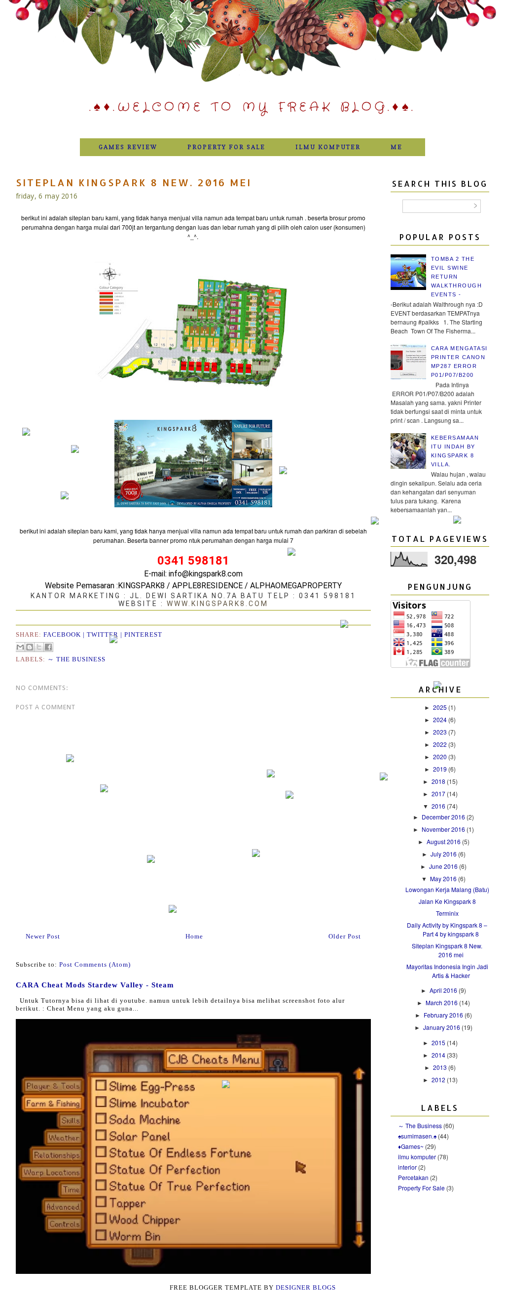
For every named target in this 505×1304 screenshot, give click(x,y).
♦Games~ (411, 1146)
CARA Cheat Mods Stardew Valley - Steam (95, 984)
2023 (440, 732)
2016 (439, 806)
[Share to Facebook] (48, 647)
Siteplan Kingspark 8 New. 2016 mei (447, 950)
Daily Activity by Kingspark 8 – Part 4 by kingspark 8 (447, 929)
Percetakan (413, 1177)
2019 (440, 769)
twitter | (105, 634)
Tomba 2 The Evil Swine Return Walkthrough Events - (456, 276)
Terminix (447, 913)
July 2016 (444, 854)
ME (396, 147)
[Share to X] (39, 647)
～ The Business (76, 659)
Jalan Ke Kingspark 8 (447, 901)
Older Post (344, 936)
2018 (439, 781)
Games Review (128, 147)
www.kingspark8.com (217, 604)
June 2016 (444, 866)
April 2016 (444, 990)
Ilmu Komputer (328, 147)
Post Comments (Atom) (95, 964)
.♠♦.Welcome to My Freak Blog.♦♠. (252, 107)
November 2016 (444, 829)
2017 (439, 793)
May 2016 (444, 878)
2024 (440, 719)
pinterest (143, 634)
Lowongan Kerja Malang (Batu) (447, 889)
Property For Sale (226, 147)
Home (194, 936)
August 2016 (444, 841)
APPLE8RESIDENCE (207, 585)
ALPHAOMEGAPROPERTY (296, 585)
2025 (440, 707)
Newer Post (43, 936)
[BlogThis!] (30, 647)
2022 (440, 744)
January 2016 (442, 1027)
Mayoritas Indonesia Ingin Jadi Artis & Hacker (447, 970)
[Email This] (20, 647)
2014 (439, 1055)
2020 (440, 756)
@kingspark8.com (212, 573)
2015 (439, 1042)
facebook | (65, 634)
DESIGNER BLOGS (306, 1287)
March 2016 (442, 1002)
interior (407, 1167)
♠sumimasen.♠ (417, 1136)
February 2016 (444, 1015)
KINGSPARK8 (141, 585)
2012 (439, 1079)
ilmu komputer (417, 1156)
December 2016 (444, 817)
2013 (440, 1067)
